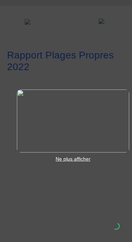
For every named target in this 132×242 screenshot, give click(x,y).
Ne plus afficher (73, 159)
